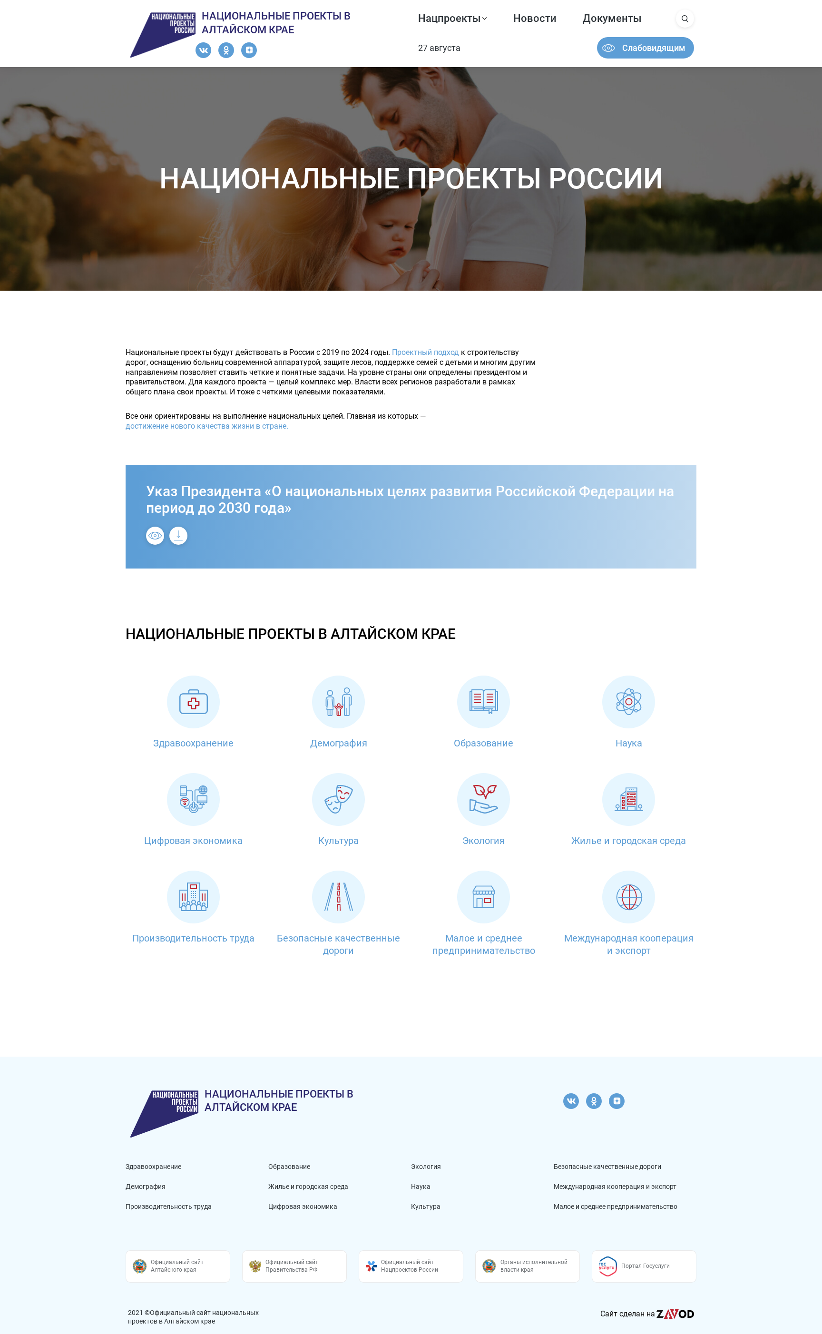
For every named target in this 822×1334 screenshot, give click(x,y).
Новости (535, 18)
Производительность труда (169, 1206)
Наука (421, 1186)
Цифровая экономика (302, 1206)
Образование (289, 1166)
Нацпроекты (449, 18)
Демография (146, 1186)
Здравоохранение (153, 1166)
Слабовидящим (653, 48)
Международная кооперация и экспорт (615, 1186)
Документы (612, 18)
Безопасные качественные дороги (607, 1166)
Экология (426, 1166)
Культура (425, 1206)
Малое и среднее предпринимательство (615, 1206)
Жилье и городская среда (308, 1186)
